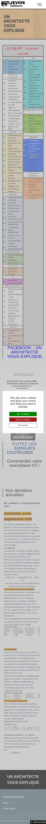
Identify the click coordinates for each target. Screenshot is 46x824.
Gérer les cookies (40, 822)
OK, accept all (23, 414)
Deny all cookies (23, 420)
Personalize (23, 425)
